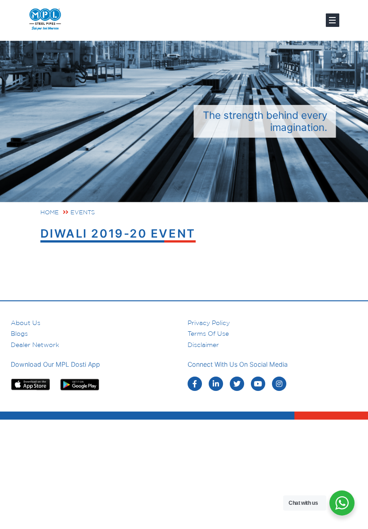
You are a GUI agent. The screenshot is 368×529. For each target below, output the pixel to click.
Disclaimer (203, 345)
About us (25, 323)
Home (49, 212)
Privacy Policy (209, 323)
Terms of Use (208, 333)
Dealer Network (35, 345)
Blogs (19, 333)
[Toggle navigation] (332, 20)
